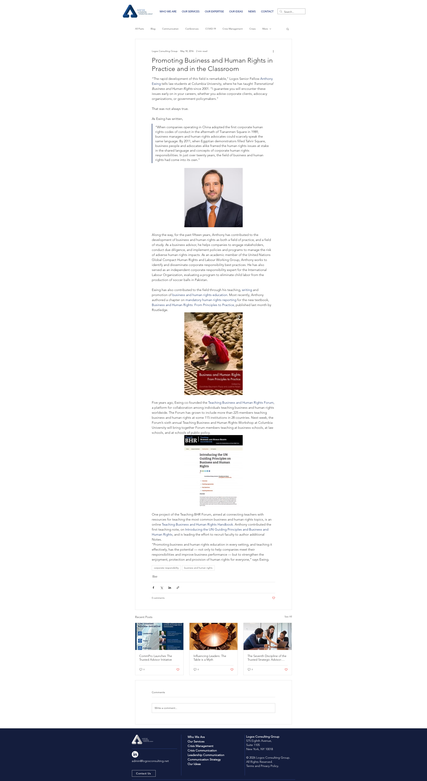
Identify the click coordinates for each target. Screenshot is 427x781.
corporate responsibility (166, 567)
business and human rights (198, 567)
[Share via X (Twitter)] (161, 587)
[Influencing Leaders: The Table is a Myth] (213, 636)
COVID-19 (210, 28)
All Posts (139, 28)
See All (288, 616)
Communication (170, 28)
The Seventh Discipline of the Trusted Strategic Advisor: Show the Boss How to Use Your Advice (267, 657)
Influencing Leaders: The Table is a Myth (209, 657)
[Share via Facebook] (153, 587)
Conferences (192, 28)
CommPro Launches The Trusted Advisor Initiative (155, 657)
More (265, 28)
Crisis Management (233, 28)
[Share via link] (177, 587)
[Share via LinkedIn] (169, 587)
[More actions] (273, 51)
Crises (252, 28)
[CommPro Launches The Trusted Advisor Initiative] (159, 636)
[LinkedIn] (135, 754)
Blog (153, 28)
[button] (214, 11)
